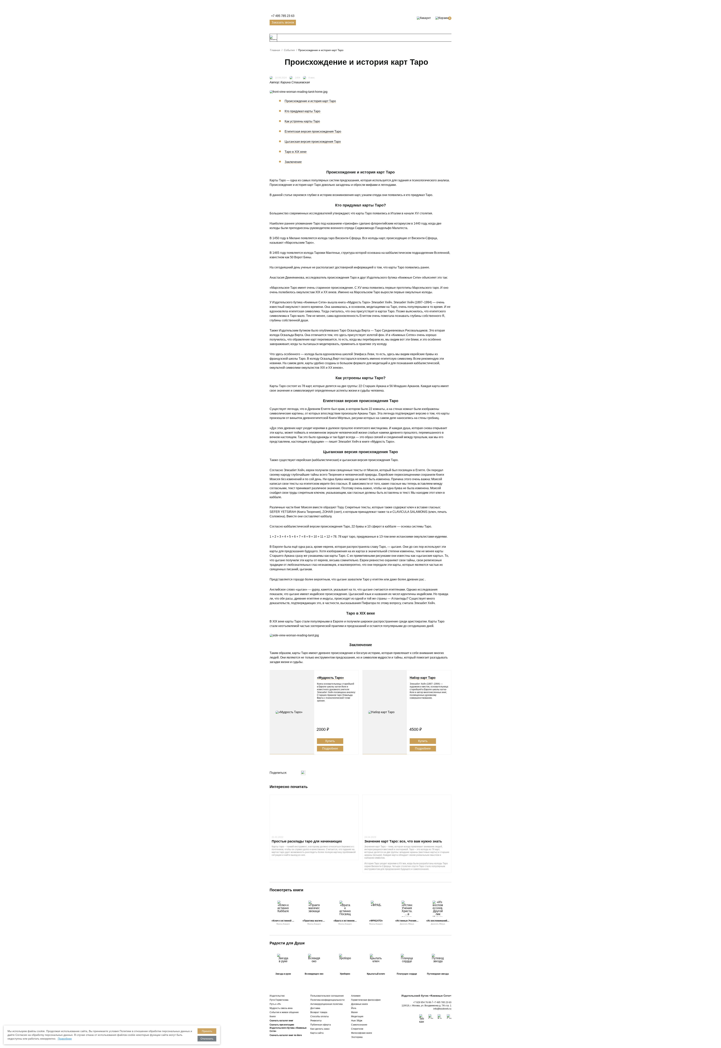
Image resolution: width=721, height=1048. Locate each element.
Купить (330, 741)
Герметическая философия (366, 1000)
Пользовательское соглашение (327, 996)
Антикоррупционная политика (326, 1004)
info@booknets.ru (442, 1008)
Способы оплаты (319, 1016)
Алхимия (355, 996)
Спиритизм (357, 1029)
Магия (354, 1012)
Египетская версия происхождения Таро (313, 131)
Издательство (277, 996)
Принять (207, 1031)
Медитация (357, 1016)
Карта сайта (317, 1033)
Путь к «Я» (275, 1004)
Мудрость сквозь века (281, 1008)
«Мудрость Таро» (330, 678)
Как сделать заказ (320, 1029)
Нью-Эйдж (356, 1020)
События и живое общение (284, 1012)
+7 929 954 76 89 (422, 1002)
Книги (273, 1016)
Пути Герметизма (279, 1000)
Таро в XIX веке (296, 151)
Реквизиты (316, 1020)
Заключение (293, 161)
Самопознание (359, 1024)
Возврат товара (318, 1012)
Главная (275, 50)
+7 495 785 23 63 (282, 15)
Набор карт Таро (422, 678)
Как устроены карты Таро (302, 121)
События (289, 50)
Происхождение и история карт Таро (310, 101)
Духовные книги (359, 1004)
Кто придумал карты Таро (302, 111)
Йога (353, 1008)
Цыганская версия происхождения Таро (313, 141)
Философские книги (361, 1033)
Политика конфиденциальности (327, 1000)
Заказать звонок (283, 22)
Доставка (315, 1008)
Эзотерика (357, 1037)
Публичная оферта (320, 1024)
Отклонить (207, 1038)
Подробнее (330, 748)
